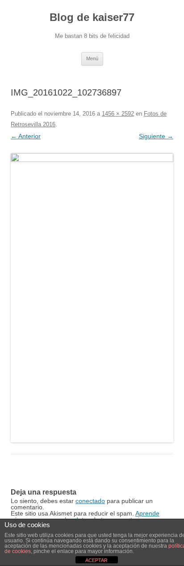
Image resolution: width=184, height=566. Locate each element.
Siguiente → (156, 136)
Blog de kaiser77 (92, 17)
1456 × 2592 (118, 113)
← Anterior (26, 136)
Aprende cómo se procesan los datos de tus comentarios (85, 516)
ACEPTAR (96, 560)
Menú (92, 58)
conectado (90, 500)
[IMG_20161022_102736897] (92, 297)
